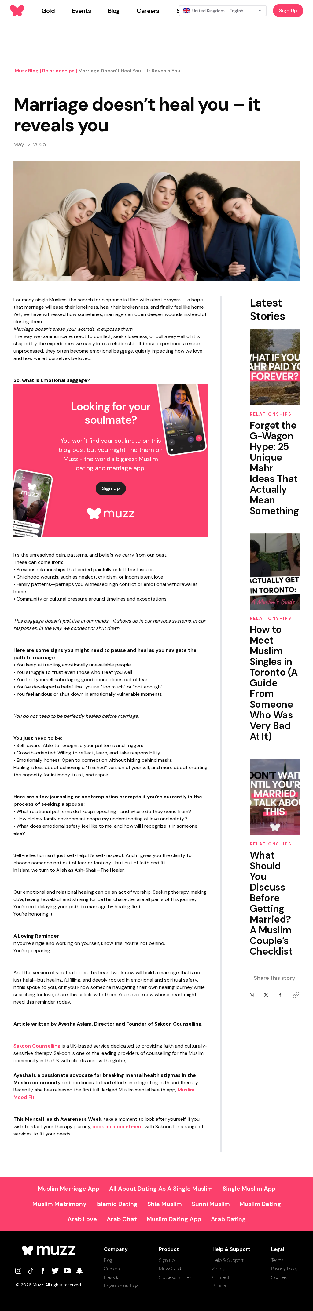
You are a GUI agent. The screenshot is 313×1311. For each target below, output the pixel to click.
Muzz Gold (170, 1269)
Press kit (112, 1277)
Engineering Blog (121, 1286)
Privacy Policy (284, 1269)
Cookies (279, 1277)
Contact (221, 1277)
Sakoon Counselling (37, 1046)
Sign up (167, 1260)
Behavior (221, 1286)
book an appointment (117, 1126)
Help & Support (228, 1260)
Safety (218, 1269)
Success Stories (175, 1277)
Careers (112, 1269)
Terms (277, 1260)
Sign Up (288, 10)
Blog (108, 1260)
